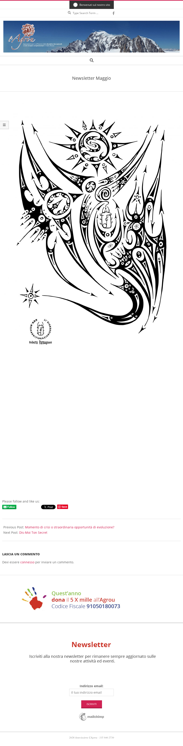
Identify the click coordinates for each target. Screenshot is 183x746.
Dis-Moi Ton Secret (33, 532)
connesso (27, 562)
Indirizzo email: (91, 686)
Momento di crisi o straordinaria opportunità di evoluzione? (69, 527)
